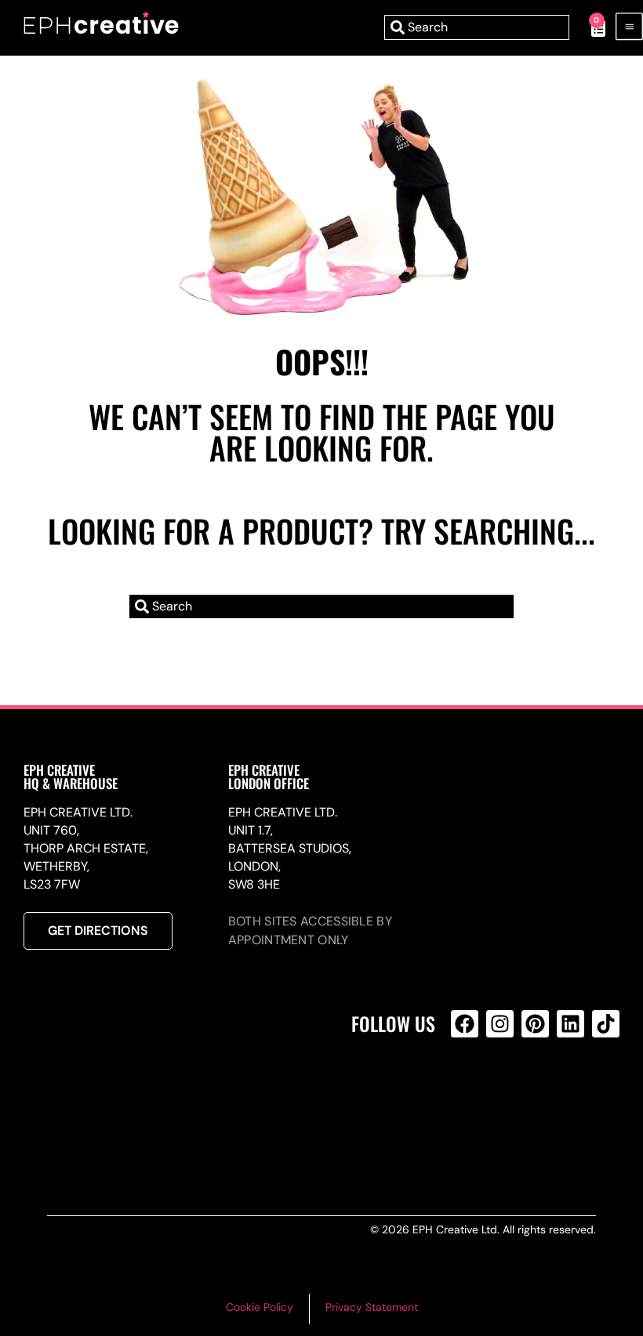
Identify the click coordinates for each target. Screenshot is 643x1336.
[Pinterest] (535, 1023)
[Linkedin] (570, 1023)
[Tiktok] (605, 1023)
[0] (590, 27)
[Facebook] (464, 1023)
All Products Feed (468, 1091)
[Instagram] (500, 1023)
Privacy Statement (371, 1307)
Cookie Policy (259, 1307)
